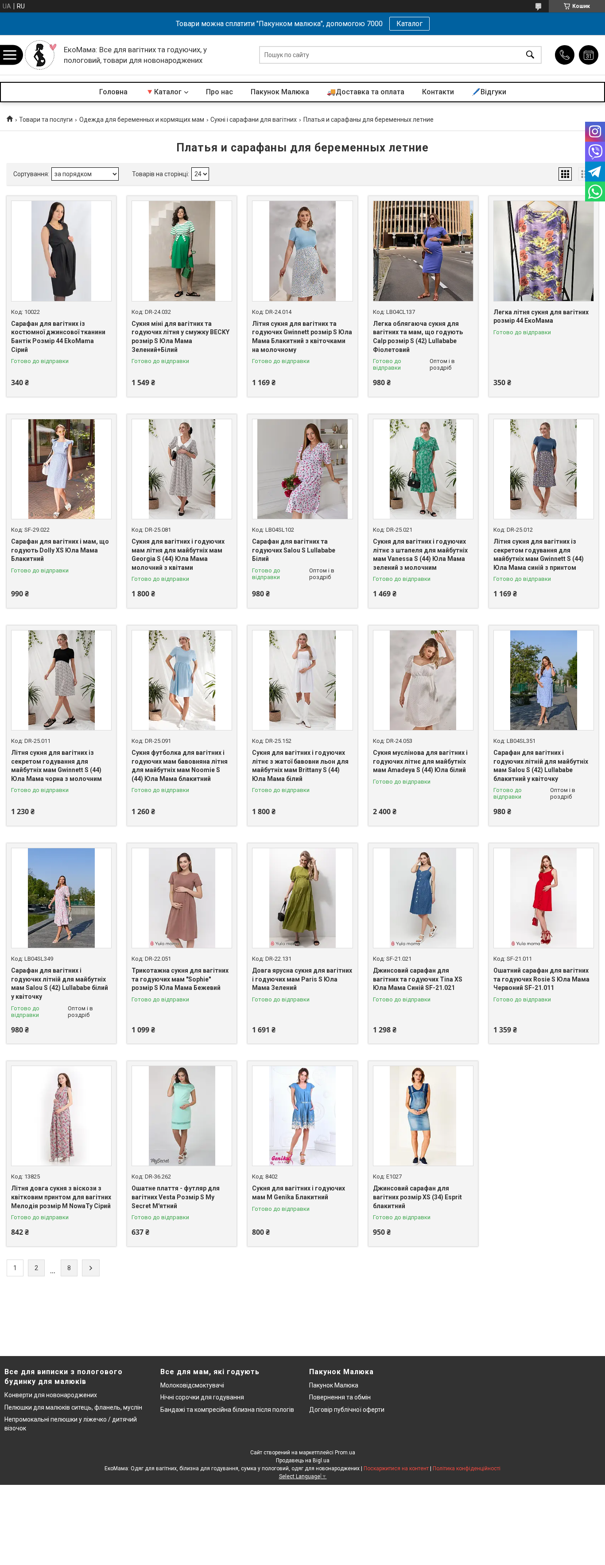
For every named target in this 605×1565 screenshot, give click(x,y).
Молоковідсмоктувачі (192, 1385)
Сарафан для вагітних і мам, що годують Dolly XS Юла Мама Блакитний (60, 550)
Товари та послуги (46, 119)
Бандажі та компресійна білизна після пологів (227, 1409)
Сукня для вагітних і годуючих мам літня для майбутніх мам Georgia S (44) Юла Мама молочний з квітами (178, 554)
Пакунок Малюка (280, 92)
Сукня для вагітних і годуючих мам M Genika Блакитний (298, 1193)
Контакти (438, 92)
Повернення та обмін (340, 1397)
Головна (113, 92)
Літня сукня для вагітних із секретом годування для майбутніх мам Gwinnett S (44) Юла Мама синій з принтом (538, 554)
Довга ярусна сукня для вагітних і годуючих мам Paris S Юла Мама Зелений (302, 979)
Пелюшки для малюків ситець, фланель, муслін (73, 1407)
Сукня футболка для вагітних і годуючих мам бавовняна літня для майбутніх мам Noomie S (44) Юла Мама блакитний (180, 765)
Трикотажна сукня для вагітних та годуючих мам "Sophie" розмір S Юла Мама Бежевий (180, 979)
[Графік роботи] (588, 55)
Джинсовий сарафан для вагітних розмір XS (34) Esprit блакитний (417, 1197)
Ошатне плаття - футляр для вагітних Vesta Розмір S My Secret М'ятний (176, 1197)
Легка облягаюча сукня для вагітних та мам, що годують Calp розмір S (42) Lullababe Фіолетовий (418, 336)
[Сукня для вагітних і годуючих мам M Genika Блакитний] (302, 1116)
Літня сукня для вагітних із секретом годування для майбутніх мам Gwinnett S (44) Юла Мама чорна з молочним (56, 765)
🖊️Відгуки (489, 92)
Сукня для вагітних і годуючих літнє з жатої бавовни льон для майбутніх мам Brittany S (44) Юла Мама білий (300, 765)
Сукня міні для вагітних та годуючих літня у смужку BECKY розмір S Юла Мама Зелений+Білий (180, 336)
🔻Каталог (163, 92)
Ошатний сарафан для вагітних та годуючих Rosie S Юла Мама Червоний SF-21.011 (541, 979)
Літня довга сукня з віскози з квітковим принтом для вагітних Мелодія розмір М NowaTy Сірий (61, 1197)
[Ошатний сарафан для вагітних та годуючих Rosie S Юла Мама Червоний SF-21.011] (543, 898)
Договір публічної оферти (346, 1409)
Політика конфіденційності (466, 1468)
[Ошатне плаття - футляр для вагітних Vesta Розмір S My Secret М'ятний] (182, 1116)
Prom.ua (345, 1452)
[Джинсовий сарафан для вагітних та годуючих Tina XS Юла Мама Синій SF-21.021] (423, 898)
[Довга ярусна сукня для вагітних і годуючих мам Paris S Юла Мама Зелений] (302, 898)
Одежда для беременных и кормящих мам (141, 119)
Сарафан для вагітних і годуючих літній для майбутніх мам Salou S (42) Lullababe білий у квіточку (59, 983)
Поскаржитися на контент (396, 1468)
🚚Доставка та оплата (365, 92)
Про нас (219, 92)
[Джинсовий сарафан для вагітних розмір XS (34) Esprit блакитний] (423, 1116)
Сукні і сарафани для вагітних (253, 119)
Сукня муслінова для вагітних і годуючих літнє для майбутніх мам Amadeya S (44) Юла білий (420, 761)
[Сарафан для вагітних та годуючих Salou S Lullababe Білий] (302, 469)
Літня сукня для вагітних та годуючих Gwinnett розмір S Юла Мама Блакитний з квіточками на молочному (302, 336)
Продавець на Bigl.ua (303, 1460)
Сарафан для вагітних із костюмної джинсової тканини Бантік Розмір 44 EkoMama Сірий (58, 336)
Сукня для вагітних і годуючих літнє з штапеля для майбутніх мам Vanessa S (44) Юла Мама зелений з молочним (420, 554)
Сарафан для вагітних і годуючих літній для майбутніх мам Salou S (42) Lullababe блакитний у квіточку (540, 765)
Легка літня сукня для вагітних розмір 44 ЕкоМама (541, 317)
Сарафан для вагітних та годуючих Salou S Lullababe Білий (293, 550)
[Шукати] (530, 55)
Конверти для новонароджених (50, 1395)
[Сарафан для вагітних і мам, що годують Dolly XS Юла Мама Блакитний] (61, 469)
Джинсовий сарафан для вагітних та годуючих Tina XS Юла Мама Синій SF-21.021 (417, 979)
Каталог (409, 23)
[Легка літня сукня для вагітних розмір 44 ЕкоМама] (543, 251)
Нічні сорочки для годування (202, 1397)
